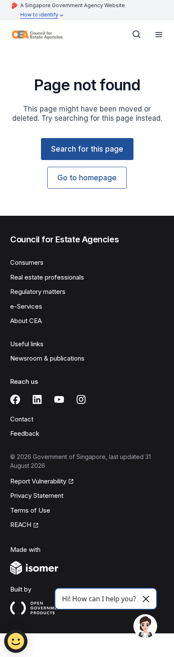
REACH (24, 525)
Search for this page (87, 149)
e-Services (26, 306)
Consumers (27, 262)
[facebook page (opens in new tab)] (15, 399)
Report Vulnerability (38, 481)
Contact (21, 419)
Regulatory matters (37, 292)
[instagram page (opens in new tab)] (81, 399)
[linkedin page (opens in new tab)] (37, 399)
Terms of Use (30, 510)
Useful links (27, 344)
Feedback (24, 433)
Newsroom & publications (47, 358)
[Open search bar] (137, 34)
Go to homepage (87, 178)
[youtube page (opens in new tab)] (59, 399)
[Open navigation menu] (159, 34)
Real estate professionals (47, 277)
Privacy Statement (36, 495)
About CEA (26, 321)
